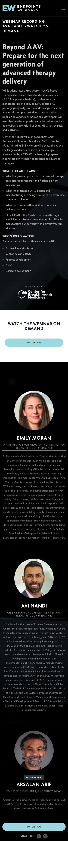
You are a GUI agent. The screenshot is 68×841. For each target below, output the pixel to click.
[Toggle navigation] (63, 8)
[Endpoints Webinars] (24, 8)
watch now (34, 342)
